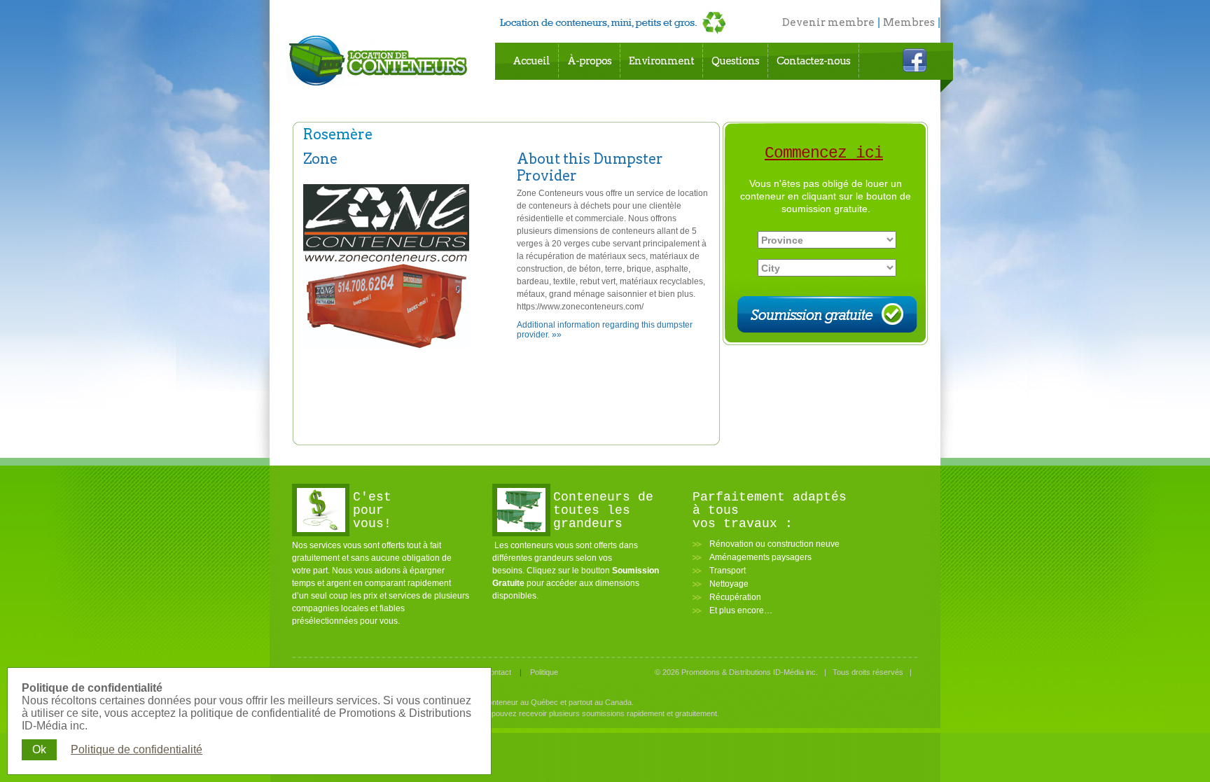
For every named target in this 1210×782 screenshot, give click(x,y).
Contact (498, 672)
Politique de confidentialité (136, 749)
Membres (909, 22)
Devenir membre (828, 22)
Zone (320, 159)
